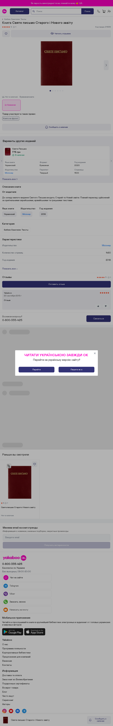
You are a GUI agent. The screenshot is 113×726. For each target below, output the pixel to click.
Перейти (37, 370)
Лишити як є (76, 370)
